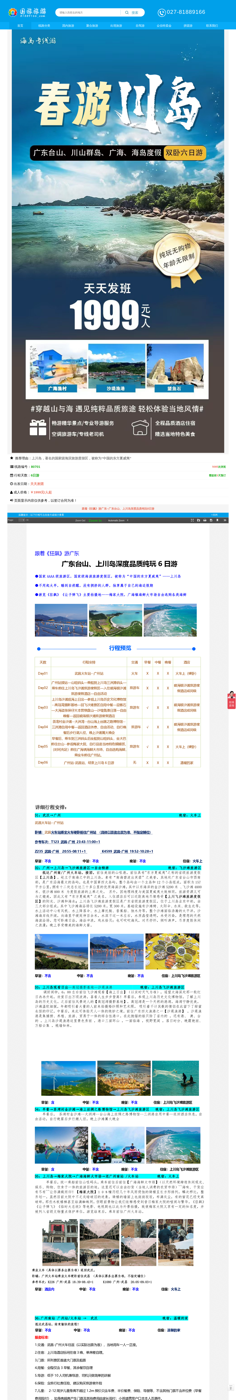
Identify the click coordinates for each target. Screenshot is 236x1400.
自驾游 (140, 25)
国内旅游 (68, 25)
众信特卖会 (164, 25)
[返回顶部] (231, 1387)
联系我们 (212, 25)
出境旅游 (116, 25)
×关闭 (214, 514)
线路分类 (44, 25)
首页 (20, 25)
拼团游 (188, 25)
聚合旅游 (92, 25)
